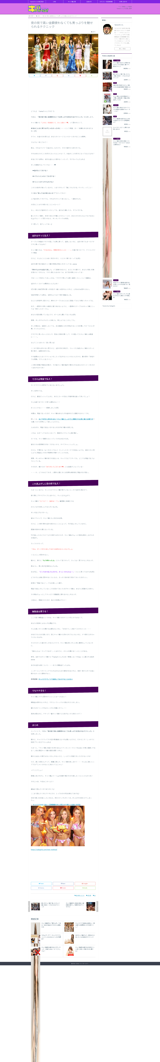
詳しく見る (122, 49)
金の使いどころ (80, 895)
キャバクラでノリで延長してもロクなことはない (56, 679)
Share (63, 883)
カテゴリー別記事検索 (106, 2)
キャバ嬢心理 (72, 2)
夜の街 (89, 895)
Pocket (63, 888)
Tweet (42, 883)
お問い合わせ (123, 2)
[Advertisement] (63, 94)
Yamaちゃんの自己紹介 (37, 2)
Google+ (85, 883)
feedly (86, 888)
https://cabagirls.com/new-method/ (44, 850)
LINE (54, 2)
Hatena (42, 888)
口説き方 (89, 2)
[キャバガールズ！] (38, 8)
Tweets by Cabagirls (108, 306)
